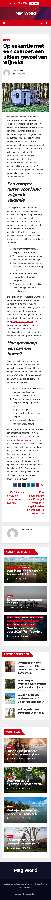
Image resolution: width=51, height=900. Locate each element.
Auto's (9, 617)
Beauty (17, 617)
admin (21, 70)
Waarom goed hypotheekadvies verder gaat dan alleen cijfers (32, 684)
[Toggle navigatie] (23, 23)
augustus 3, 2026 (17, 759)
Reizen (6, 40)
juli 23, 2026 (14, 818)
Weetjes (25, 567)
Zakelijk (32, 625)
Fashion (40, 617)
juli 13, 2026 (14, 848)
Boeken (25, 617)
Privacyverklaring (29, 894)
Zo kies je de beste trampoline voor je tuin (24, 841)
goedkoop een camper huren (25, 440)
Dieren (32, 617)
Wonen (23, 625)
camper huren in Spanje (22, 321)
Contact (18, 894)
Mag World (25, 13)
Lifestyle (27, 621)
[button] (42, 23)
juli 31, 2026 (14, 789)
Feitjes (10, 567)
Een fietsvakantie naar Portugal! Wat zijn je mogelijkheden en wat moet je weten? (35, 503)
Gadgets (18, 621)
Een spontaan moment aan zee (24, 601)
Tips (8, 625)
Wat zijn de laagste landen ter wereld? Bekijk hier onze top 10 (31, 698)
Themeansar (27, 887)
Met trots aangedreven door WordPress (19, 884)
